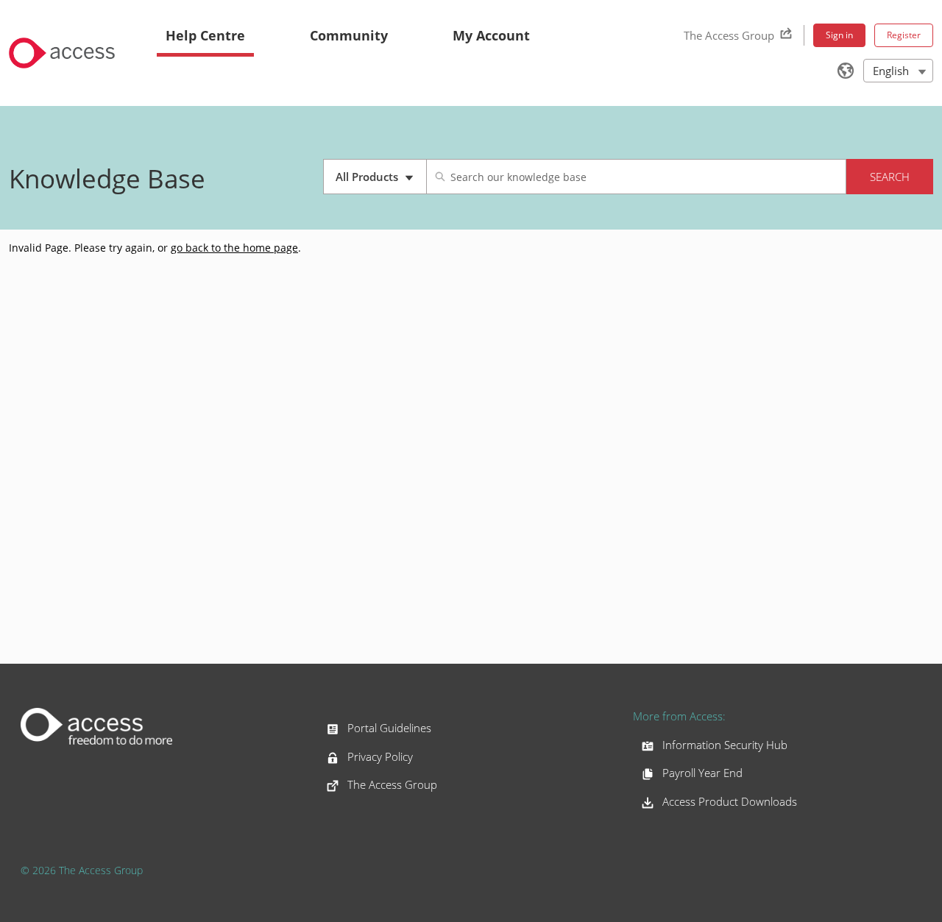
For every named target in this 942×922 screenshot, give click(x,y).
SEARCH (890, 176)
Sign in (839, 35)
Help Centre (205, 35)
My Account (491, 35)
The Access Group (729, 35)
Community (349, 35)
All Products (381, 181)
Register (904, 35)
